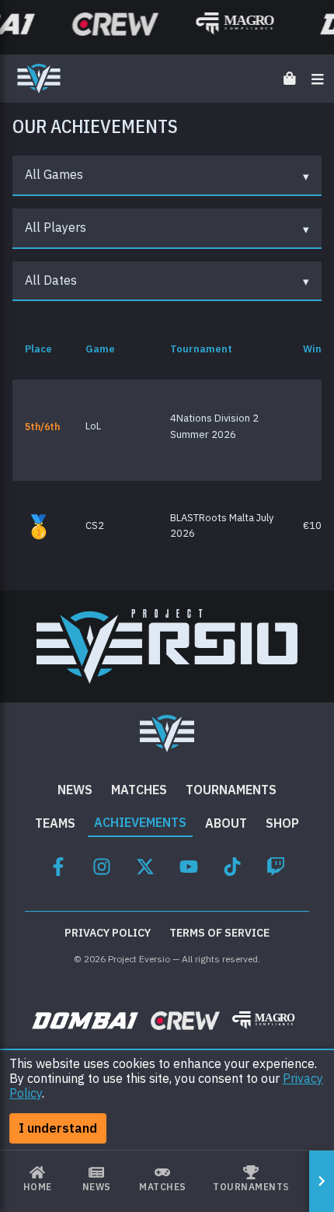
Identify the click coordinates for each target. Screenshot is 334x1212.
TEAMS (55, 823)
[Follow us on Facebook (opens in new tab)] (58, 864)
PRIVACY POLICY (107, 933)
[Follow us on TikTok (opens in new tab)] (232, 864)
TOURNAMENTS (231, 789)
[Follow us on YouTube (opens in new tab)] (188, 864)
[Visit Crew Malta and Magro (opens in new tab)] (112, 24)
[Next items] (321, 1181)
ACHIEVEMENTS (140, 822)
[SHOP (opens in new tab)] (290, 78)
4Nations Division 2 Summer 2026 (214, 426)
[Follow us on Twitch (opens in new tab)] (275, 864)
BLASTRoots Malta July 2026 (221, 525)
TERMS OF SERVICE (219, 933)
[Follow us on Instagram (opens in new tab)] (101, 864)
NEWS (74, 789)
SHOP (282, 823)
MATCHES (139, 789)
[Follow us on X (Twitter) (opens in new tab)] (145, 864)
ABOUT (226, 823)
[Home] (39, 78)
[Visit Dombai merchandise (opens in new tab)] (85, 1020)
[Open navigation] (317, 78)
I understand (58, 1128)
